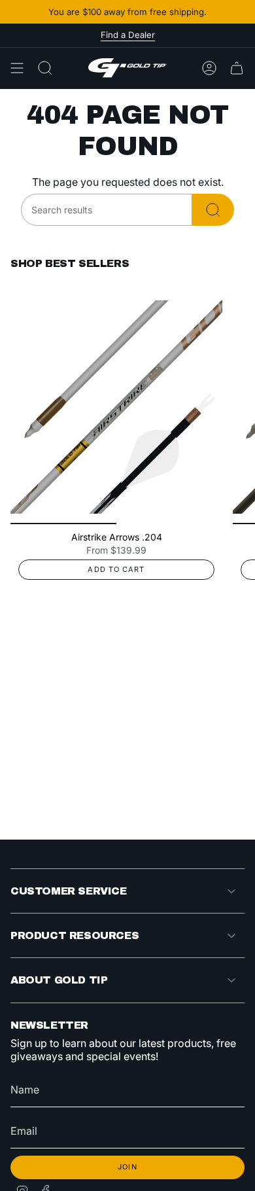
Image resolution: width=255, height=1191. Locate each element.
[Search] (213, 210)
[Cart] (236, 68)
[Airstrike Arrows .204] (116, 407)
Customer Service (68, 891)
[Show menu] (17, 68)
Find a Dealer (128, 34)
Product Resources (74, 935)
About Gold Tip (58, 980)
